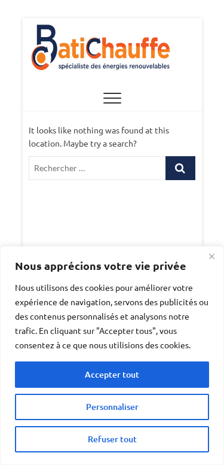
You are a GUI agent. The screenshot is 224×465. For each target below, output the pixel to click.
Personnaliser (112, 406)
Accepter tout (112, 374)
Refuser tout (112, 439)
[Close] (211, 256)
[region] (112, 355)
